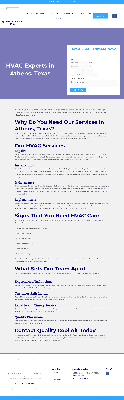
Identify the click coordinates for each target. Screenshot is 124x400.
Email (72, 71)
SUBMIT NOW (78, 90)
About (29, 13)
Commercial (53, 13)
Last (90, 67)
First (90, 63)
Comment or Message (77, 78)
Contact (59, 18)
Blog (89, 13)
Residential (39, 13)
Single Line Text (75, 75)
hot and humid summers (49, 133)
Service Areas (68, 13)
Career (81, 13)
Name (72, 59)
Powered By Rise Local (103, 397)
